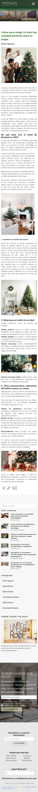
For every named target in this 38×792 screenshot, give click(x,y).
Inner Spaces (8, 581)
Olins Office (11, 756)
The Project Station (11, 597)
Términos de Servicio (7, 788)
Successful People (10, 608)
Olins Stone (27, 760)
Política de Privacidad (31, 786)
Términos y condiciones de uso (19, 778)
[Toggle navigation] (33, 3)
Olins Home (11, 758)
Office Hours (8, 602)
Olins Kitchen (11, 760)
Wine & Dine (8, 592)
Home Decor (8, 586)
